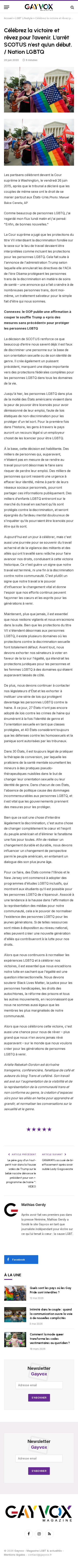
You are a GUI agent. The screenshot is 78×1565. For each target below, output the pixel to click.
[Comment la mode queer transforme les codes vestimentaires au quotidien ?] (15, 1339)
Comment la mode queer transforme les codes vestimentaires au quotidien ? (50, 1339)
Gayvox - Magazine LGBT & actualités (38, 1550)
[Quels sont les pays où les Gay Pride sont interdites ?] (15, 1293)
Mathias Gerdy (33, 1205)
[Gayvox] (39, 7)
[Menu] (6, 7)
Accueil (8, 18)
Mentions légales (14, 1554)
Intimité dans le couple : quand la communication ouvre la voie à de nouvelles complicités (51, 1314)
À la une (12, 1275)
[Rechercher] (72, 7)
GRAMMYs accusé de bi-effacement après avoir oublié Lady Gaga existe (58, 1165)
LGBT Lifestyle (24, 18)
